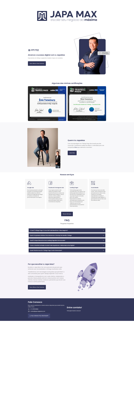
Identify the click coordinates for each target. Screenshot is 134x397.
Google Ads (30, 187)
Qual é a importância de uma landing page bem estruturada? (47, 240)
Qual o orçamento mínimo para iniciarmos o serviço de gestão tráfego (51, 235)
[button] (67, 230)
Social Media (94, 187)
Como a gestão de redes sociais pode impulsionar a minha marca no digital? (52, 245)
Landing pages (74, 187)
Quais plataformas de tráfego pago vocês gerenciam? (46, 250)
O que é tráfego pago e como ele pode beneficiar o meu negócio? (49, 230)
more (75, 147)
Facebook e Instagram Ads (56, 187)
